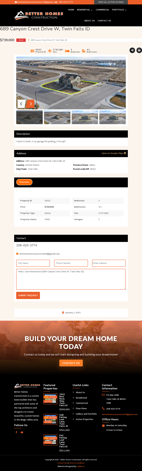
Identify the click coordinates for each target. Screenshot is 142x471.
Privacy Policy (62, 462)
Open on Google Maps (113, 153)
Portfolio (118, 9)
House (48, 213)
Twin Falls (33, 169)
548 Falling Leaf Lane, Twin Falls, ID (63, 420)
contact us (71, 363)
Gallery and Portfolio (86, 414)
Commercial (102, 9)
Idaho (92, 165)
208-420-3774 (26, 245)
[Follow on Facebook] (16, 432)
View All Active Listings (111, 2)
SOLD (47, 219)
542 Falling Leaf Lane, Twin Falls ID (63, 441)
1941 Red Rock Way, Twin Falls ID (63, 400)
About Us (89, 20)
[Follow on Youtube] (22, 432)
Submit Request (28, 295)
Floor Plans (81, 408)
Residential (83, 9)
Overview (24, 182)
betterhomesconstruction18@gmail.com (119, 414)
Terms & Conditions (77, 462)
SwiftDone (81, 466)
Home (71, 9)
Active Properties (84, 419)
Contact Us (104, 20)
